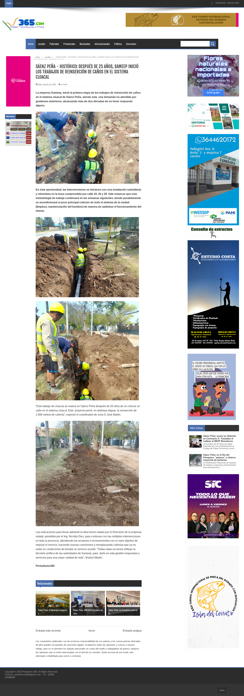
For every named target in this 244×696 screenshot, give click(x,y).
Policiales (54, 44)
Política (118, 44)
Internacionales (102, 44)
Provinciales (69, 44)
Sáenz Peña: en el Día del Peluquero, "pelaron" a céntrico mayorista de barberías (219, 457)
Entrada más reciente (48, 630)
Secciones (131, 44)
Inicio (31, 44)
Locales (41, 44)
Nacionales (85, 44)
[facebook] (212, 3)
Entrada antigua (132, 630)
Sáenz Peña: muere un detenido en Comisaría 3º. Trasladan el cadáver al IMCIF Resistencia (219, 438)
